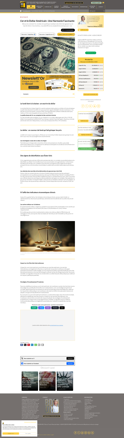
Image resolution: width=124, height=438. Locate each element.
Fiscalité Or (66, 399)
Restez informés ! (86, 134)
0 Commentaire (69, 30)
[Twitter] (86, 106)
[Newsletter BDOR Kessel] (47, 82)
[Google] (90, 106)
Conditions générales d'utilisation (92, 413)
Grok (62, 307)
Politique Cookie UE (89, 414)
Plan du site (87, 418)
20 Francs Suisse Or (83, 82)
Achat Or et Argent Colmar (70, 410)
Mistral (41, 307)
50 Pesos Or (81, 85)
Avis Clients (87, 402)
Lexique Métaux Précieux (91, 406)
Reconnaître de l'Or (68, 407)
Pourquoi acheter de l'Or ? (70, 406)
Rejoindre (70, 358)
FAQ (86, 404)
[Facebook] (83, 106)
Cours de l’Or (88, 399)
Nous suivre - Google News (28, 34)
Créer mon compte (68, 419)
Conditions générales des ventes (71, 418)
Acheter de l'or (90, 53)
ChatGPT (34, 307)
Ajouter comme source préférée (65, 34)
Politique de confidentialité (30, 422)
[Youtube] (94, 106)
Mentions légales (89, 417)
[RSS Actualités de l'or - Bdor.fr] (92, 432)
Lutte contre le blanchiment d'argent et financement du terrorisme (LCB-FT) (72, 401)
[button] (47, 94)
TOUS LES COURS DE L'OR (90, 94)
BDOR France (88, 409)
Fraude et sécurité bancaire (70, 403)
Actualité (25, 17)
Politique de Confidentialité (91, 415)
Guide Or (87, 410)
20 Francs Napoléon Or (83, 75)
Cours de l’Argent (89, 400)
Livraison (66, 416)
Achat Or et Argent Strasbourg (71, 409)
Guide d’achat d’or (68, 415)
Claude (47, 307)
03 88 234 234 (77, 3)
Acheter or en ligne (68, 414)
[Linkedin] (89, 432)
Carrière (87, 411)
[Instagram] (98, 106)
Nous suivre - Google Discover (46, 34)
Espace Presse (88, 403)
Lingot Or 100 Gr (82, 72)
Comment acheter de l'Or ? (70, 404)
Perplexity (55, 307)
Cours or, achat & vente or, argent (46, 434)
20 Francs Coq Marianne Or (84, 78)
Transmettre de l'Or (89, 407)
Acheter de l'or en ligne (88, 148)
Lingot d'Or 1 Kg (82, 65)
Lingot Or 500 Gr (82, 68)
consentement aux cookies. (56, 325)
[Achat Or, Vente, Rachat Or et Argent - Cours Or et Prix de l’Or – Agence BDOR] (23, 7)
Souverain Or (81, 88)
